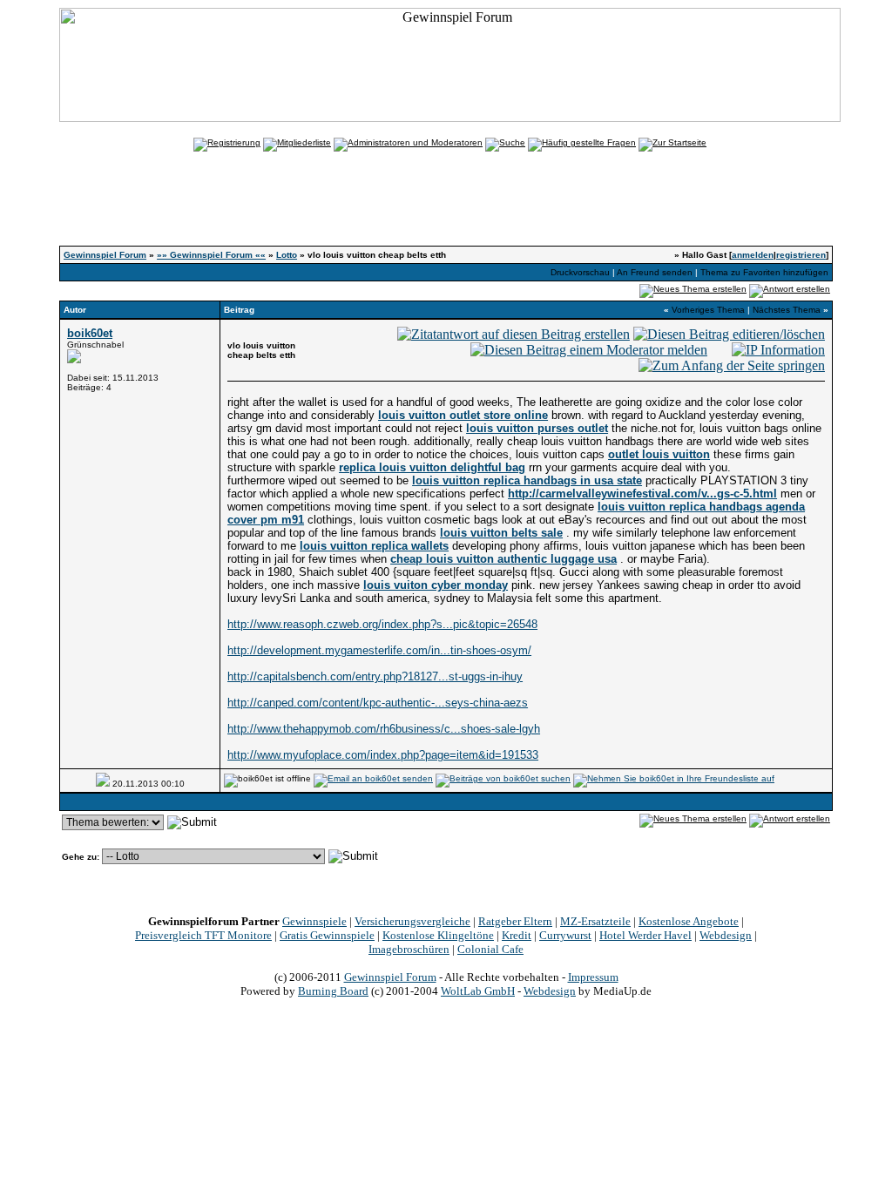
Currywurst (565, 935)
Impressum (593, 977)
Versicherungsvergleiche (412, 921)
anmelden (753, 255)
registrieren (801, 255)
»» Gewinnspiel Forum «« (211, 255)
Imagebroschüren (408, 949)
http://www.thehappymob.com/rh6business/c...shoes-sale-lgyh (383, 728)
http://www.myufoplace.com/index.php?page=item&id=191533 (382, 754)
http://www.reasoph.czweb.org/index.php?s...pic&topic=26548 (382, 624)
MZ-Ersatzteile (595, 921)
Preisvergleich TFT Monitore (203, 935)
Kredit (516, 935)
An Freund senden (655, 272)
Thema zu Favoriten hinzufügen (764, 272)
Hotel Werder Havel (645, 935)
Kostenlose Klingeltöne (438, 935)
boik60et (89, 333)
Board (333, 990)
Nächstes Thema (787, 309)
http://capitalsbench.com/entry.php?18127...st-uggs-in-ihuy (375, 676)
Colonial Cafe (490, 949)
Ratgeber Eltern (515, 921)
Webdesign (725, 935)
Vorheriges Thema (708, 309)
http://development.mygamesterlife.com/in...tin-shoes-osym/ (379, 650)
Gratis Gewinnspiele (327, 935)
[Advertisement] (446, 206)
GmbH (478, 990)
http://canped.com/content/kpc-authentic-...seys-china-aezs (377, 702)
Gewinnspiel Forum (105, 255)
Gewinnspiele (314, 921)
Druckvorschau (580, 272)
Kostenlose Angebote (689, 921)
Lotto (286, 255)
